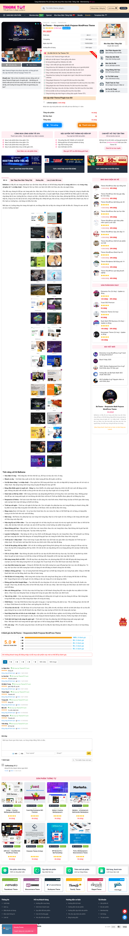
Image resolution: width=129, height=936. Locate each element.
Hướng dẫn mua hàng (43, 903)
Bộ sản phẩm (104, 907)
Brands (87, 15)
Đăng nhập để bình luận (8, 673)
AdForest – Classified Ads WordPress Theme (12, 852)
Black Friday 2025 (105, 360)
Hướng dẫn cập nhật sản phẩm (78, 910)
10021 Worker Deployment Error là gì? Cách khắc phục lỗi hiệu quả (112, 367)
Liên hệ (6, 917)
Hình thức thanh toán (42, 907)
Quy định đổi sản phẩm (43, 910)
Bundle (80, 15)
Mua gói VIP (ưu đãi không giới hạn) (76, 151)
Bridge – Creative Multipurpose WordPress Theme (12, 812)
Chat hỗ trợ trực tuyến (113, 148)
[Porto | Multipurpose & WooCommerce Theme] (80, 833)
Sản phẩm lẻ (104, 903)
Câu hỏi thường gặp (42, 914)
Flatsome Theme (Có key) (35, 851)
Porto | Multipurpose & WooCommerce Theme (80, 852)
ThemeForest (62, 22)
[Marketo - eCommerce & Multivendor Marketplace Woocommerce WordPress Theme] (80, 792)
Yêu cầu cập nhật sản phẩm (76, 914)
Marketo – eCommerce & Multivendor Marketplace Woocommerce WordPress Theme (80, 813)
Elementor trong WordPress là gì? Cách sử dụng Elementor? (112, 354)
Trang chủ (46, 22)
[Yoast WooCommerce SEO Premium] (34, 792)
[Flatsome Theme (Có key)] (34, 833)
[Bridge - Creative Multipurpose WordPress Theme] (12, 792)
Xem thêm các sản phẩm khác (27, 151)
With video (43, 662)
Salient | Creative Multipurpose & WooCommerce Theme (57, 812)
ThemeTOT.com (27, 928)
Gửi (89, 753)
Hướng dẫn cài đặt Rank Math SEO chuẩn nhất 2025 (111, 374)
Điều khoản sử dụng (10, 910)
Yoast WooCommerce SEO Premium (34, 811)
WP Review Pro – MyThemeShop (57, 852)
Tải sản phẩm (104, 917)
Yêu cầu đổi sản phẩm (43, 917)
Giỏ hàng (103, 914)
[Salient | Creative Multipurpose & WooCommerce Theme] (57, 792)
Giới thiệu (6, 903)
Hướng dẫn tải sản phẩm (76, 907)
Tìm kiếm (73, 760)
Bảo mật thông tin (9, 914)
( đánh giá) (58, 28)
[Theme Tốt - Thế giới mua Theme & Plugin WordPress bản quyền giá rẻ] (17, 8)
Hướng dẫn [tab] (40, 180)
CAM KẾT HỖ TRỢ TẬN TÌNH (113, 134)
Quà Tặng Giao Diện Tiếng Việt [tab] (21, 180)
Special (49, 15)
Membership (33, 15)
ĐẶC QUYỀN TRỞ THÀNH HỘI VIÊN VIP (76, 134)
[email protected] (112, 142)
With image (53, 662)
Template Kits (99, 15)
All (5, 662)
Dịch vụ (6, 907)
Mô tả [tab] (5, 180)
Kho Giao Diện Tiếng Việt (63, 15)
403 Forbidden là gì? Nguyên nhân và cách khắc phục (111, 380)
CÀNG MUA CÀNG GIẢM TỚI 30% (27, 134)
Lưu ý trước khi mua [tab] (54, 180)
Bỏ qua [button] (92, 2)
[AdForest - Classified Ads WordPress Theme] (12, 833)
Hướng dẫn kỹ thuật (74, 903)
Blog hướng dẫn (73, 917)
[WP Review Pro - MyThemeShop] (57, 833)
